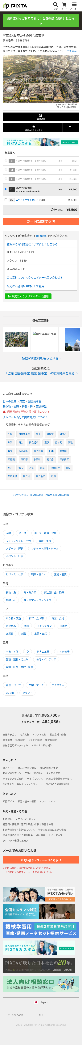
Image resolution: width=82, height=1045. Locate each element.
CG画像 (10, 692)
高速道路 (41, 406)
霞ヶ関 (58, 442)
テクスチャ (58, 685)
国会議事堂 (34, 401)
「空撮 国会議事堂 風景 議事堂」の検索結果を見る (40, 373)
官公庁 (50, 459)
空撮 (10, 434)
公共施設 (55, 468)
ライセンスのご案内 (13, 778)
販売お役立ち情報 (27, 801)
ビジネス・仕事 (14, 574)
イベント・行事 (14, 556)
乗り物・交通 (11, 406)
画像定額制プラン (48, 767)
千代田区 (64, 459)
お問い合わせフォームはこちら (40, 860)
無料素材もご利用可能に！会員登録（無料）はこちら (41, 21)
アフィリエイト (47, 801)
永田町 (37, 459)
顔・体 (22, 533)
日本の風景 (9, 401)
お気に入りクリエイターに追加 (30, 296)
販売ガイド (8, 801)
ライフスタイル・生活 (18, 540)
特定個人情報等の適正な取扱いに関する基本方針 (28, 824)
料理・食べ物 (36, 618)
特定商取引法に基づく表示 (52, 829)
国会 (20, 442)
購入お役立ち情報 (27, 767)
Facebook (16, 1015)
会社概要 (40, 835)
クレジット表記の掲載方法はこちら (24, 417)
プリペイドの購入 (34, 773)
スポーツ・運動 (14, 548)
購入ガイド (8, 767)
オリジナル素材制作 (41, 745)
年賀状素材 (51, 740)
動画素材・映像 (58, 734)
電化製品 (11, 625)
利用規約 (7, 818)
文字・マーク (36, 685)
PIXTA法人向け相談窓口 (58, 784)
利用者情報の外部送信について (19, 829)
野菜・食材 (58, 618)
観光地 (26, 476)
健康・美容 (45, 540)
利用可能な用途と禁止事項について (28, 411)
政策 (53, 476)
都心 (10, 468)
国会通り (33, 442)
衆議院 (11, 459)
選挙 (31, 468)
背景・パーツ (13, 685)
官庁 (68, 468)
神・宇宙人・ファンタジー (39, 600)
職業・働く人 (38, 574)
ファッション (44, 625)
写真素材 (24, 734)
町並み (63, 434)
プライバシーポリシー (26, 818)
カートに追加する (39, 221)
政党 (10, 451)
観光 (42, 468)
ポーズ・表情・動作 (45, 533)
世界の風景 (43, 651)
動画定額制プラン (12, 773)
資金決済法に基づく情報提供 (18, 835)
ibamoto (41, 235)
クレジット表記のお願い (15, 840)
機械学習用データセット (15, 745)
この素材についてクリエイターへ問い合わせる (35, 277)
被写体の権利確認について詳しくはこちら (32, 244)
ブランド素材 (35, 740)
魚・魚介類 (30, 592)
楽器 (26, 625)
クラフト (27, 692)
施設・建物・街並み (17, 659)
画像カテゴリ (10, 734)
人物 (8, 533)
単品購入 (10, 152)
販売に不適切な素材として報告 (25, 286)
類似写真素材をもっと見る (40, 358)
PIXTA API (8, 784)
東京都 (24, 459)
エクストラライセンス (27, 199)
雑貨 (23, 633)
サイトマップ (55, 835)
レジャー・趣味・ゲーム (44, 548)
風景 (38, 434)
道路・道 (27, 406)
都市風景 (12, 476)
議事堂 (50, 434)
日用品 (63, 625)
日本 (51, 451)
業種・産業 (60, 574)
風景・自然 (40, 633)
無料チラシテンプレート (29, 784)
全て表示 (72, 50)
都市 (20, 468)
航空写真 (38, 451)
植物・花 (11, 600)
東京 (22, 401)
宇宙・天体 (12, 651)
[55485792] (57, 495)
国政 (70, 442)
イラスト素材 (39, 734)
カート (64, 8)
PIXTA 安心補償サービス (59, 778)
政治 (10, 442)
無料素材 (20, 740)
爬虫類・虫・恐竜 (54, 592)
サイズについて (35, 778)
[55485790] (28, 495)
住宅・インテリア (46, 659)
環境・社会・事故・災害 (19, 666)
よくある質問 (53, 773)
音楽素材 (7, 740)
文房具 (9, 633)
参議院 (63, 451)
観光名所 (40, 476)
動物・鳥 (11, 592)
